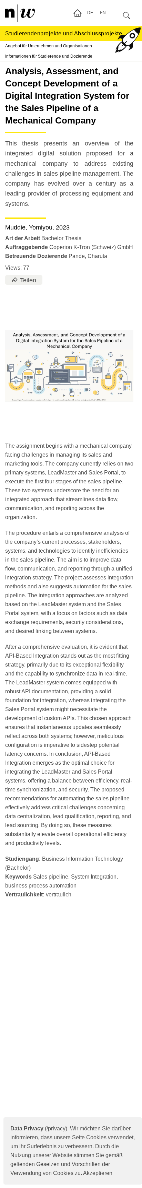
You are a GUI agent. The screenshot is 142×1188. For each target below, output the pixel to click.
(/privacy (37, 1128)
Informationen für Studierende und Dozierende (48, 56)
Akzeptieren (97, 1173)
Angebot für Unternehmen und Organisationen (48, 46)
